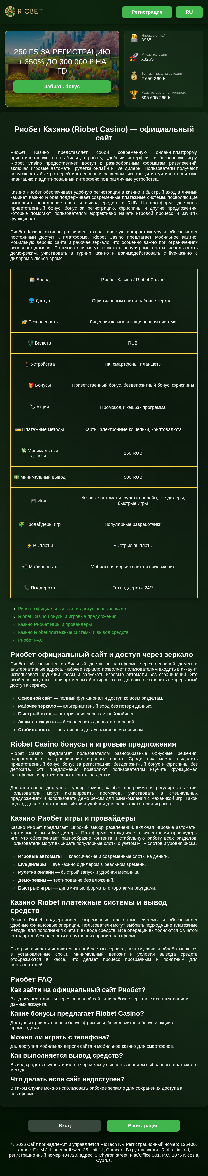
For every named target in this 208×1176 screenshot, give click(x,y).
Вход (65, 1125)
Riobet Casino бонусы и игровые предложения (67, 616)
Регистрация (147, 12)
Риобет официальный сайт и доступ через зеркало (72, 608)
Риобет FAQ (30, 640)
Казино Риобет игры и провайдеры (55, 624)
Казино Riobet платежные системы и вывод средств (73, 632)
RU (189, 12)
